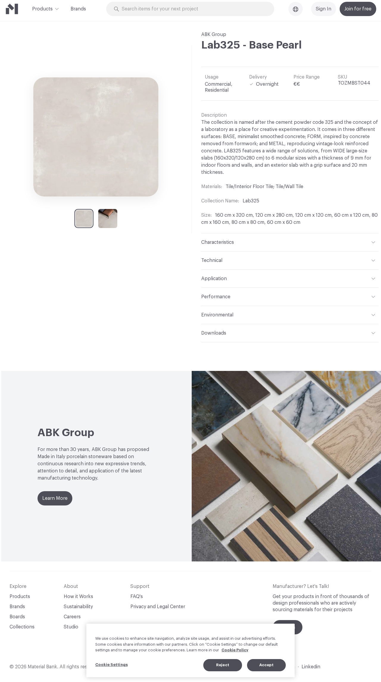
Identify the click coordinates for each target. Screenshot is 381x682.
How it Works (78, 596)
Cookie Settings (111, 665)
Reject (222, 665)
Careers (72, 616)
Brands (78, 9)
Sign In (323, 9)
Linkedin (311, 666)
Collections (22, 627)
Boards (17, 616)
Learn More (55, 498)
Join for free (357, 9)
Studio (71, 627)
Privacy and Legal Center (157, 606)
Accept (266, 665)
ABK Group (213, 34)
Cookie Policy (234, 650)
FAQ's (136, 596)
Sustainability (78, 606)
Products (42, 9)
